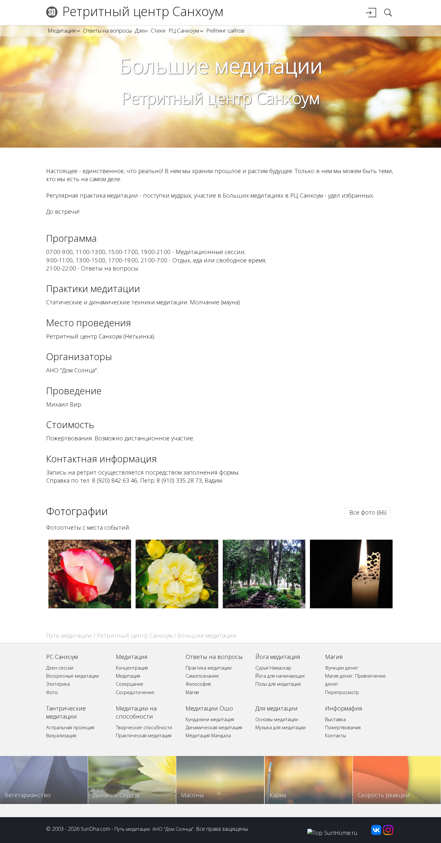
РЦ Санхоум (184, 30)
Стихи (158, 30)
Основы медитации (276, 719)
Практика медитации (208, 668)
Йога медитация (277, 657)
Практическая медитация (143, 735)
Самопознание (202, 676)
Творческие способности (144, 727)
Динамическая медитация (214, 727)
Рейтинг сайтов (225, 30)
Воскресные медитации (72, 676)
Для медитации (276, 708)
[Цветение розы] (89, 606)
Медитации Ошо (209, 708)
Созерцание (129, 684)
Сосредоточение (135, 692)
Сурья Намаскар (273, 668)
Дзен (141, 30)
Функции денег (341, 668)
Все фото (367, 512)
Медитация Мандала (208, 735)
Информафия (343, 708)
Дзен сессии (59, 668)
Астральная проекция (70, 727)
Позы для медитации (278, 684)
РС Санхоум (62, 657)
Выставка (335, 719)
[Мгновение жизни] (264, 606)
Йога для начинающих (280, 676)
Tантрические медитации (66, 712)
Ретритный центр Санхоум (142, 11)
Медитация (62, 30)
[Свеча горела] (351, 606)
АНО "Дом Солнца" (173, 829)
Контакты (335, 735)
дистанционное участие (159, 438)
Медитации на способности (136, 712)
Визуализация (61, 735)
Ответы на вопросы (107, 30)
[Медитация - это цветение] (177, 606)
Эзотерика (58, 684)
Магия (192, 692)
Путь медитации (69, 635)
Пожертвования (343, 727)
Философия (198, 684)
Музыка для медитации (280, 727)
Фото (52, 692)
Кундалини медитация (210, 719)
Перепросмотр (342, 692)
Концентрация (132, 668)
